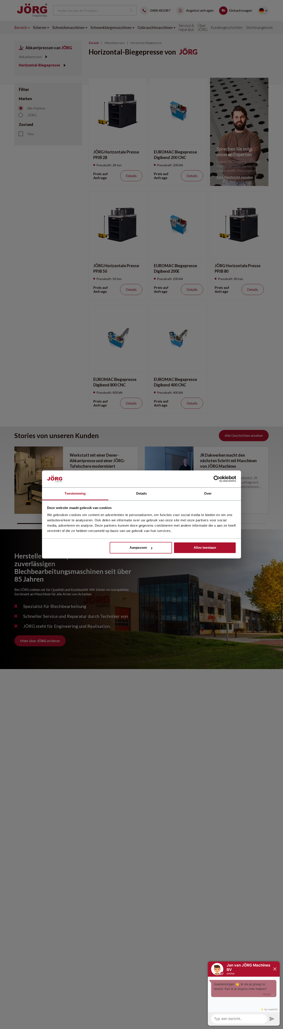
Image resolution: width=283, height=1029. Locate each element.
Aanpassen (138, 548)
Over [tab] (208, 493)
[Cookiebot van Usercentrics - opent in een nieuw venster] (216, 479)
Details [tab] (141, 493)
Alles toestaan (205, 548)
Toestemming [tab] (75, 493)
